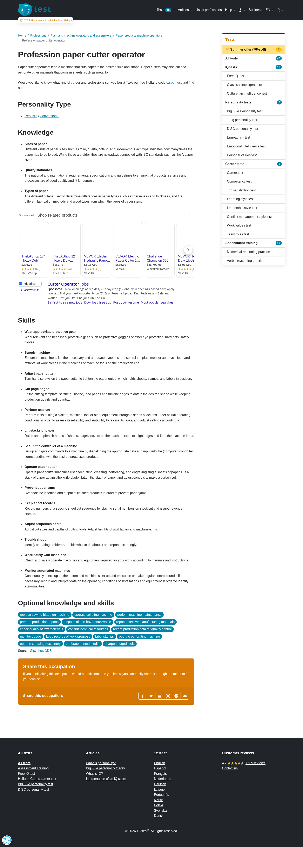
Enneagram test (238, 137)
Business (255, 10)
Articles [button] (184, 10)
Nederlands (162, 779)
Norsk (158, 800)
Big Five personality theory (105, 768)
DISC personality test (242, 128)
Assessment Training (33, 768)
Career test (235, 172)
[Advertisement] (253, 297)
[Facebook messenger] (176, 696)
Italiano (159, 789)
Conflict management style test (249, 216)
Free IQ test (235, 76)
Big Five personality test (35, 784)
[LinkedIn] (159, 696)
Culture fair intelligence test (247, 93)
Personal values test (242, 155)
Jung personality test (242, 120)
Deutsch (160, 784)
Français (160, 773)
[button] (242, 10)
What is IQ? (94, 773)
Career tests (252, 164)
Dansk (158, 815)
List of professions (208, 10)
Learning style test (240, 199)
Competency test (239, 181)
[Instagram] (168, 696)
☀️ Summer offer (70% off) (252, 49)
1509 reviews (255, 763)
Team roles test (238, 234)
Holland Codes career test (37, 779)
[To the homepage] (34, 10)
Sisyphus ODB (41, 650)
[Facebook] (142, 696)
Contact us (230, 768)
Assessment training (252, 243)
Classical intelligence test (245, 85)
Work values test (239, 225)
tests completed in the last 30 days (47, 20)
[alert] (7, 840)
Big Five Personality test (244, 111)
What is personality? (101, 763)
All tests (252, 58)
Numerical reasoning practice (248, 252)
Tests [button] (163, 10)
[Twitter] (151, 696)
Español (160, 768)
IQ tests (252, 67)
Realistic (31, 116)
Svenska (160, 810)
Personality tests (252, 102)
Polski (158, 805)
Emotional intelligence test (246, 146)
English (159, 763)
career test (174, 82)
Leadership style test (242, 208)
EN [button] (268, 10)
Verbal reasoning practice (245, 260)
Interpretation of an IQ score (106, 779)
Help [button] (229, 10)
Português (161, 794)
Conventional (49, 116)
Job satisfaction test (241, 190)
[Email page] (185, 696)
